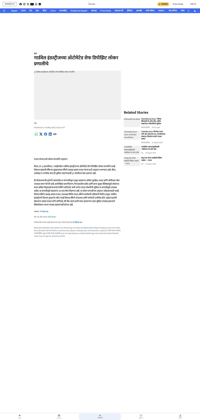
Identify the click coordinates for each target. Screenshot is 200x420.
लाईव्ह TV (141, 418)
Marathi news (48, 227)
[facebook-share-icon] (45, 135)
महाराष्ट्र (94, 10)
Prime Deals (178, 4)
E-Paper (59, 418)
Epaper (14, 10)
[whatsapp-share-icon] (36, 135)
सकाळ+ (180, 418)
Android (55, 236)
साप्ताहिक (63, 10)
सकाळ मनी (119, 10)
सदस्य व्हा (45, 211)
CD (35, 123)
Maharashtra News (91, 227)
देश (30, 10)
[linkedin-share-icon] (50, 135)
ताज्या (23, 10)
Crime (53, 10)
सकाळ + (161, 10)
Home (19, 418)
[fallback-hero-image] (132, 122)
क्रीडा (45, 10)
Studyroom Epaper (79, 10)
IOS (63, 236)
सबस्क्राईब (164, 4)
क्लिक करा (78, 222)
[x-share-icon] (41, 135)
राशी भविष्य (150, 10)
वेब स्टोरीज (173, 10)
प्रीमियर (130, 10)
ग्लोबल (183, 10)
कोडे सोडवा (52, 217)
